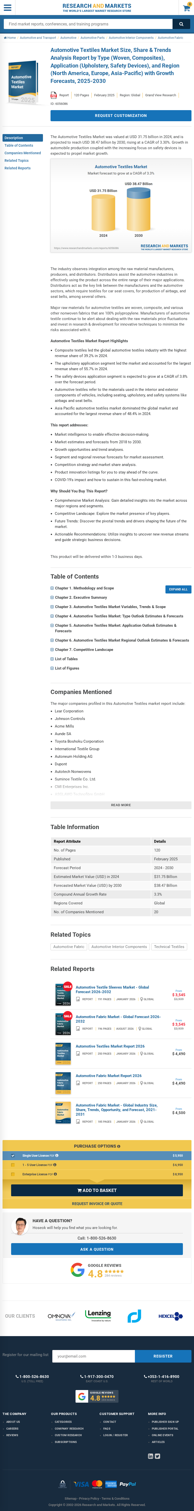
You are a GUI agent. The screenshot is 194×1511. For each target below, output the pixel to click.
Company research (69, 1428)
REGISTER (163, 1356)
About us (13, 1422)
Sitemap (71, 1498)
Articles (158, 1442)
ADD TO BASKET (97, 1190)
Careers (12, 1428)
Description (14, 138)
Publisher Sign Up (165, 1422)
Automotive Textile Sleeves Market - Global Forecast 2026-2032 (112, 989)
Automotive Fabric (68, 947)
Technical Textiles (169, 947)
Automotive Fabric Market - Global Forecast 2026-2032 (118, 1019)
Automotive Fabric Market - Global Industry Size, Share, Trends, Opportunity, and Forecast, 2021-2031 (117, 1110)
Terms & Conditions (116, 1498)
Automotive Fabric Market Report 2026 (109, 1076)
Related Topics (17, 161)
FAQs (106, 1428)
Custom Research (68, 1435)
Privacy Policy (89, 1498)
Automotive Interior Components (119, 947)
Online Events (163, 1435)
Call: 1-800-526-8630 (97, 1238)
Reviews (12, 1435)
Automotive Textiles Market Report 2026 (110, 1046)
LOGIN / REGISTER (115, 1435)
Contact (109, 1422)
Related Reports (18, 168)
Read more (121, 805)
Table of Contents (19, 145)
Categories (63, 1422)
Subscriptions (66, 1442)
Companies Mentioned (23, 153)
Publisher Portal (165, 1428)
